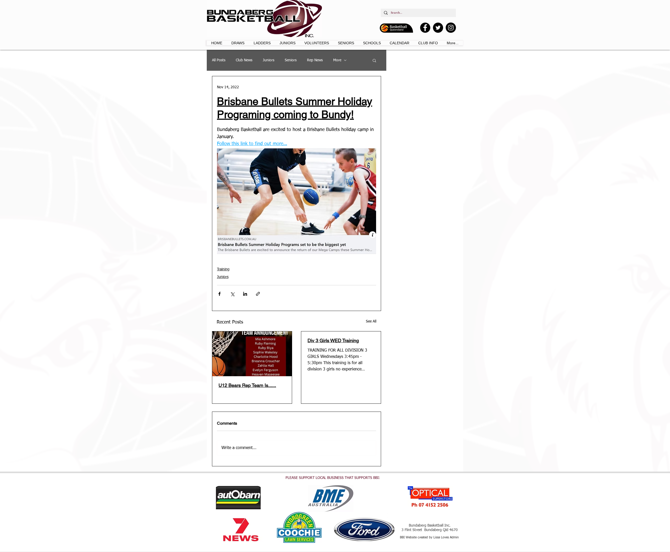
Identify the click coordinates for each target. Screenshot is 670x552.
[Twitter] (438, 28)
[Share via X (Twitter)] (232, 293)
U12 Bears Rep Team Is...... (247, 385)
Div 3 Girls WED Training (333, 340)
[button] (238, 43)
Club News (244, 60)
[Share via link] (257, 293)
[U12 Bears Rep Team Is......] (252, 353)
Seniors (291, 60)
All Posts (218, 60)
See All (371, 321)
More (337, 60)
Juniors (268, 60)
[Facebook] (425, 28)
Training (223, 269)
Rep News (315, 60)
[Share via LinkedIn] (245, 293)
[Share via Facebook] (219, 293)
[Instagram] (451, 28)
